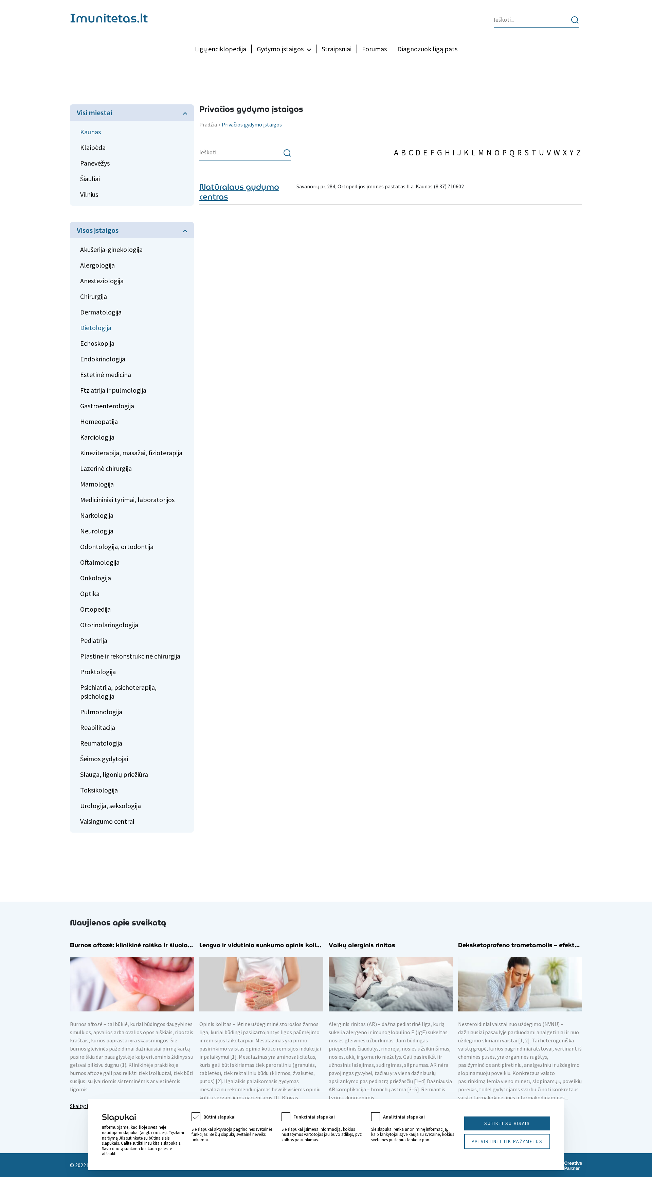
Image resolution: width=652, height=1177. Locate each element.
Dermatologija (101, 312)
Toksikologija (99, 790)
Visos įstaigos (98, 230)
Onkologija (95, 578)
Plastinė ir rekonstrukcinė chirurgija (130, 656)
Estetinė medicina (105, 374)
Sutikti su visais (507, 1123)
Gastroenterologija (107, 406)
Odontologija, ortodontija (116, 546)
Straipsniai (336, 49)
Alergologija (97, 265)
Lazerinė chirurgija (106, 468)
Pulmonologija (101, 711)
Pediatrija (93, 640)
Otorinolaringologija (109, 624)
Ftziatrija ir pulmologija (113, 390)
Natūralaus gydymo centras (239, 192)
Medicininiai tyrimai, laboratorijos (127, 499)
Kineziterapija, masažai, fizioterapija (131, 452)
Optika (89, 593)
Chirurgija (93, 296)
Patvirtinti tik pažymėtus (507, 1141)
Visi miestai (94, 112)
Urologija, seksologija (110, 805)
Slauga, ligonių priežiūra (114, 774)
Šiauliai (90, 178)
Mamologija (97, 484)
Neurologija (96, 531)
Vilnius (89, 194)
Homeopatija (99, 421)
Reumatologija (101, 743)
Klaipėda (93, 147)
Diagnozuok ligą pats (427, 49)
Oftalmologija (100, 562)
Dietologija (95, 327)
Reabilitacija (97, 727)
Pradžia (208, 124)
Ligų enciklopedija (220, 49)
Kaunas (90, 131)
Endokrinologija (102, 359)
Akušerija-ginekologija (111, 249)
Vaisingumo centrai (107, 821)
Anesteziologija (102, 280)
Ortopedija (95, 609)
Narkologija (96, 515)
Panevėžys (95, 163)
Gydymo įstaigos (280, 49)
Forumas (374, 49)
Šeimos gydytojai (104, 758)
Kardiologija (97, 437)
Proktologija (98, 671)
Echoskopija (97, 343)
